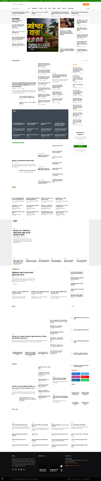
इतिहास (54, 8)
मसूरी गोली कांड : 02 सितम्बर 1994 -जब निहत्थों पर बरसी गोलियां (47, 199)
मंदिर (46, 8)
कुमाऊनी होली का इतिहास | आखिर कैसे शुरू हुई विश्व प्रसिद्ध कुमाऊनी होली (32, 199)
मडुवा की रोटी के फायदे (35, 434)
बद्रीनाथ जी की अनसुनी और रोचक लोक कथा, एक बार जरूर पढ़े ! (57, 152)
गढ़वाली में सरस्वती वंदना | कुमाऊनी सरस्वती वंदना (81, 329)
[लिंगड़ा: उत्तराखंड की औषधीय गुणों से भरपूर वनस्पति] (21, 417)
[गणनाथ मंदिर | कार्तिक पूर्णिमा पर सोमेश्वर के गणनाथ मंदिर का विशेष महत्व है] (19, 118)
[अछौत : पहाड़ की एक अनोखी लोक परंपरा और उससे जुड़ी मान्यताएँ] (82, 253)
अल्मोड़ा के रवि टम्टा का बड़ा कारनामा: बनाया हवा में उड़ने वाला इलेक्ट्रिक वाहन (57, 100)
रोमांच (49, 8)
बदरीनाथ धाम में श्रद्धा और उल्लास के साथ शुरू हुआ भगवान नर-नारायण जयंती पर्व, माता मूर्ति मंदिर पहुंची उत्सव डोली (82, 43)
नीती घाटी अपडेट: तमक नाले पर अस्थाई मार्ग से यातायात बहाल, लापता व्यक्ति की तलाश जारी (44, 101)
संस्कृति (58, 8)
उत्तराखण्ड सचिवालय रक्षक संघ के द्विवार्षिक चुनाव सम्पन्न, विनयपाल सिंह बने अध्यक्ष (82, 29)
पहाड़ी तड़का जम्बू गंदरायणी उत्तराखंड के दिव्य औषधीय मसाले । (40, 445)
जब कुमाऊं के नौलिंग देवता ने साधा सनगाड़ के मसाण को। (57, 169)
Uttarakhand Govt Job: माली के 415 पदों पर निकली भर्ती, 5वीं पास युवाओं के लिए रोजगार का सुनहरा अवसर (77, 106)
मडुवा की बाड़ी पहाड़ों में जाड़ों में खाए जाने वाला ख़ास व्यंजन (60, 434)
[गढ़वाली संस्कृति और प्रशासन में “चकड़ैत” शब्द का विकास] (87, 285)
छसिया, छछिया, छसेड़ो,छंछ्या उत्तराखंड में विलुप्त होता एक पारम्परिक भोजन (40, 440)
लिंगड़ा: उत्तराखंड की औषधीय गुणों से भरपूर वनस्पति (19, 424)
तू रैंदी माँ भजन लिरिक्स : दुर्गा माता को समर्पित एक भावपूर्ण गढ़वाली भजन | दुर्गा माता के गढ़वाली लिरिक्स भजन (60, 397)
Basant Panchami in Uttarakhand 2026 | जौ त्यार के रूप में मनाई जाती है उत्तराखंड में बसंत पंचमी (56, 352)
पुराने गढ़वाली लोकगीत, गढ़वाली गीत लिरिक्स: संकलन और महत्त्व (43, 385)
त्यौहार (78, 38)
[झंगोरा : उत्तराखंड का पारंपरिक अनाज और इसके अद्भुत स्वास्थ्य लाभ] (41, 417)
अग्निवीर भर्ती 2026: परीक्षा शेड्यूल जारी (78, 85)
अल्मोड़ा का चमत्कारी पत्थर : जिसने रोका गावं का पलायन (77, 290)
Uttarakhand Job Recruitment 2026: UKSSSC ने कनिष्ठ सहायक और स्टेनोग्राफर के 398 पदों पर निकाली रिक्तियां (78, 78)
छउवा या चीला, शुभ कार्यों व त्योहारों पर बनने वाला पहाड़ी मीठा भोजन (79, 435)
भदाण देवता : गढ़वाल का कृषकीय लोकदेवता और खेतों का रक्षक (69, 261)
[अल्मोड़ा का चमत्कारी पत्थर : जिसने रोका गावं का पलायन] (87, 290)
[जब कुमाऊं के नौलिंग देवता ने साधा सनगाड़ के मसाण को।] (66, 170)
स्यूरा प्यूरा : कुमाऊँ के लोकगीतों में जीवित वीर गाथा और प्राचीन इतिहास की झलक (18, 199)
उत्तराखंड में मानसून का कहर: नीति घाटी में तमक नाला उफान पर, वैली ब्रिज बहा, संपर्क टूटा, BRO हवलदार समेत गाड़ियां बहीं (59, 76)
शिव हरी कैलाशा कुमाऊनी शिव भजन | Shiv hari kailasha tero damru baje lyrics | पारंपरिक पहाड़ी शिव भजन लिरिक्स (27, 399)
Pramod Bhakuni (44, 214)
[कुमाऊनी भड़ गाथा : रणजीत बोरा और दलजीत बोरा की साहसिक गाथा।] (44, 148)
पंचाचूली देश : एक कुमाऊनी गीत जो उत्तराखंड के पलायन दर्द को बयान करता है (44, 391)
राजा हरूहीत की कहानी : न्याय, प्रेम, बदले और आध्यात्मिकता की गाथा (62, 206)
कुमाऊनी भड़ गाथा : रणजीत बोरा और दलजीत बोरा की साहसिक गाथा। (43, 156)
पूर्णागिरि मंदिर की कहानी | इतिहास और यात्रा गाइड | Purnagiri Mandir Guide (40, 292)
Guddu (29, 49)
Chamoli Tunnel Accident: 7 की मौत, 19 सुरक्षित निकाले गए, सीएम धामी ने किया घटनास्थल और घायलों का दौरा (44, 77)
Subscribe (86, 4)
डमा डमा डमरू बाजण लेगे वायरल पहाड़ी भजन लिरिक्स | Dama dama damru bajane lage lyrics (44, 374)
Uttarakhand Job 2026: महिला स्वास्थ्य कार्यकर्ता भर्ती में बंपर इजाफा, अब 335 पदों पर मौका (78, 99)
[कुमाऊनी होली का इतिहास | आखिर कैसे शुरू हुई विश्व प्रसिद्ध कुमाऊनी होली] (32, 193)
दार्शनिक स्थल (34, 8)
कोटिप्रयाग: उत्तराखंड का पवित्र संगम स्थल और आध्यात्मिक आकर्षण (19, 135)
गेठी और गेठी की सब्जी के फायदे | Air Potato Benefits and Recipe (60, 425)
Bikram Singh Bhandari (28, 172)
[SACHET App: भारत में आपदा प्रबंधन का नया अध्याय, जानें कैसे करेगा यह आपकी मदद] (86, 114)
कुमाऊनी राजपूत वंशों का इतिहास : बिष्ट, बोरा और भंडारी (18, 212)
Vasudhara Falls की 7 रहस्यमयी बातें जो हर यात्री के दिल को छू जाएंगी (20, 292)
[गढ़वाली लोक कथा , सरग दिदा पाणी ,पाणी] (66, 158)
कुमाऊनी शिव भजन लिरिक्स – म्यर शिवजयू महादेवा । (44, 367)
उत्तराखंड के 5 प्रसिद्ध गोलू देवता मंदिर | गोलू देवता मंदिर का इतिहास (33, 124)
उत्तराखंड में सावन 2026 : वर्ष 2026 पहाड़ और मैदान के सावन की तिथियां (31, 261)
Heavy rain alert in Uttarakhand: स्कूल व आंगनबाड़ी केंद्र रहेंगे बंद (44, 83)
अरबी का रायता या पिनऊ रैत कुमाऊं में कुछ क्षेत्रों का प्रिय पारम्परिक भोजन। (60, 445)
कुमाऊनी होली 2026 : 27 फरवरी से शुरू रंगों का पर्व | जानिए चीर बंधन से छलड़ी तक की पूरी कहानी (56, 339)
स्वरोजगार (64, 8)
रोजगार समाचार (75, 72)
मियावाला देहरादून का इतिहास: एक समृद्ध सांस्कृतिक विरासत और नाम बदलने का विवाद (47, 212)
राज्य (12, 34)
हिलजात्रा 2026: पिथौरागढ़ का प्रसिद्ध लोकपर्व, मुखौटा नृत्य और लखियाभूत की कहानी (79, 13)
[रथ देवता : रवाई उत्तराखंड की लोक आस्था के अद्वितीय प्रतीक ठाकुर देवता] (44, 175)
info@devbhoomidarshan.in (73, 465)
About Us (41, 0)
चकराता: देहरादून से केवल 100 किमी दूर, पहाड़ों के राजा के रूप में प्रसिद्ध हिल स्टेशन (77, 295)
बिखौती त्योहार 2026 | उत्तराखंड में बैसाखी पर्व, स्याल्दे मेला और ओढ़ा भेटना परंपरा (56, 326)
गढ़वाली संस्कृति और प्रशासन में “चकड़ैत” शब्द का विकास (77, 284)
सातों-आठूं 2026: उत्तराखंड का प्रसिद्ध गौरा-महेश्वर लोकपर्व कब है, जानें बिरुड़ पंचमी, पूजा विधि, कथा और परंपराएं (82, 36)
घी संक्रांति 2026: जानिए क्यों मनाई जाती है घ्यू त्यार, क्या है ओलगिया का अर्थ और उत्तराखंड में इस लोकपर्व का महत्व (30, 354)
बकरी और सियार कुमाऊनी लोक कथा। (57, 145)
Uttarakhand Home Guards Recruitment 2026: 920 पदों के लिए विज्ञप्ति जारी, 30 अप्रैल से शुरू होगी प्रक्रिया (78, 92)
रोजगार (75, 65)
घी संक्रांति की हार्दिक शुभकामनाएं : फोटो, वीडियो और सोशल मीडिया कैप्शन (82, 50)
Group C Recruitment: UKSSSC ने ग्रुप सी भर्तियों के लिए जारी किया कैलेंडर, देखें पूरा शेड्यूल (77, 121)
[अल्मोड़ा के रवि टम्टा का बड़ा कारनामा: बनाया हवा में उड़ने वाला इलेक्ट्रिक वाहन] (66, 100)
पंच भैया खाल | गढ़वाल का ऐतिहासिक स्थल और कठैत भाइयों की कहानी (59, 292)
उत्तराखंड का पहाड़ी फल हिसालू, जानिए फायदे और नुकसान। (20, 445)
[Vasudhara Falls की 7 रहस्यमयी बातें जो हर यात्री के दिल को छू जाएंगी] (75, 389)
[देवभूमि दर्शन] (50, 4)
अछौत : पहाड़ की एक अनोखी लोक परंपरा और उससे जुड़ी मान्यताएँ (82, 261)
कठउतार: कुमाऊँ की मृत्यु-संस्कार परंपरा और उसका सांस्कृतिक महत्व (56, 261)
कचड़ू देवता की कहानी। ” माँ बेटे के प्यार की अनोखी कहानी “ (57, 163)
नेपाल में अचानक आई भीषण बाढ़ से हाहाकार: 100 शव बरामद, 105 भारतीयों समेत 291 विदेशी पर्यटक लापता (20, 13)
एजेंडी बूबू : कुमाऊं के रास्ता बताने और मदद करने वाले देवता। (27, 170)
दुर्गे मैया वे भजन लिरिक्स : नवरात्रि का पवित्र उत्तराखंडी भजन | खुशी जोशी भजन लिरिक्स (59, 379)
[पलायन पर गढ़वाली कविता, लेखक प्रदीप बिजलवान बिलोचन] (80, 336)
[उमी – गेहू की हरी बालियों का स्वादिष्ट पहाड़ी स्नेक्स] (80, 417)
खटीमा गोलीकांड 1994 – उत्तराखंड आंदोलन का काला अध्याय (60, 199)
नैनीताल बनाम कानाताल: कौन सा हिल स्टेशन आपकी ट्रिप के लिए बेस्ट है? (77, 278)
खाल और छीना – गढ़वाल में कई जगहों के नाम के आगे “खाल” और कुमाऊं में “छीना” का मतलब (81, 354)
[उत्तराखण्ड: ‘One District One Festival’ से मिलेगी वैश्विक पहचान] (15, 104)
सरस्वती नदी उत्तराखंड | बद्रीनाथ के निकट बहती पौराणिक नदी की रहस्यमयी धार (61, 135)
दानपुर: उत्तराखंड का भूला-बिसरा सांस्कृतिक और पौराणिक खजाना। (33, 206)
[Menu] (88, 8)
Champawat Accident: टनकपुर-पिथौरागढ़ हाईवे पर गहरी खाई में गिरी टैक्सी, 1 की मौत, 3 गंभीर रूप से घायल (44, 95)
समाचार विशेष (70, 8)
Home (29, 8)
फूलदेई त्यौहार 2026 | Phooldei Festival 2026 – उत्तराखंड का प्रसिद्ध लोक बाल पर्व (56, 345)
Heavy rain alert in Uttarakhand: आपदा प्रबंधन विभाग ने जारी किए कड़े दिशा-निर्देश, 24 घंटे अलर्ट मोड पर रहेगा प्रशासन (44, 71)
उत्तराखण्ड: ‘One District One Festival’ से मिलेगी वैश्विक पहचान (19, 0)
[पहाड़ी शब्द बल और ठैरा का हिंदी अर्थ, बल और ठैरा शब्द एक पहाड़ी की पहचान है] (80, 360)
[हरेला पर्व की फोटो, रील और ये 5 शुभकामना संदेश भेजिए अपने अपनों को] (43, 348)
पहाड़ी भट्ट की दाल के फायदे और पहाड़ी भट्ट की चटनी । (79, 439)
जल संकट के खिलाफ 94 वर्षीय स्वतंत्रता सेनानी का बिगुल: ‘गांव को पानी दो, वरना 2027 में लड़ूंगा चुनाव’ (57, 93)
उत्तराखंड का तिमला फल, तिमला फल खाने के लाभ (19, 439)
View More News (85, 60)
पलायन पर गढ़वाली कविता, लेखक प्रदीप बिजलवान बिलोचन (81, 341)
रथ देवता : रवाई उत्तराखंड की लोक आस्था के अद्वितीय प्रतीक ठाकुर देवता (44, 182)
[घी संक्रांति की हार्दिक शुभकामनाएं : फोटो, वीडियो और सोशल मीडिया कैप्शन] (17, 348)
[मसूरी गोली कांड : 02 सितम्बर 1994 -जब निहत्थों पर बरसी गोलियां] (47, 193)
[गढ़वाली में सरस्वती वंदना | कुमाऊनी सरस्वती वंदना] (80, 324)
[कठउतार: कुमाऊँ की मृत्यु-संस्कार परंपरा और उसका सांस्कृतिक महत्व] (57, 253)
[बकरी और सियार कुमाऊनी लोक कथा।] (66, 147)
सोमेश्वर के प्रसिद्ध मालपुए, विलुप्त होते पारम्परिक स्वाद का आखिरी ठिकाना (20, 435)
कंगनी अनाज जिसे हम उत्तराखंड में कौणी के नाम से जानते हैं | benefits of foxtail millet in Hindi (60, 440)
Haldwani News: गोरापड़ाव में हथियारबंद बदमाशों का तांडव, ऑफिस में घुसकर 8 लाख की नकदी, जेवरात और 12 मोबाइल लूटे (66, 32)
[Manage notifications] (3, 478)
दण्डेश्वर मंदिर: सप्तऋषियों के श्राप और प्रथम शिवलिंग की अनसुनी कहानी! (46, 129)
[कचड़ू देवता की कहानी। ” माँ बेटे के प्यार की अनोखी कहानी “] (66, 164)
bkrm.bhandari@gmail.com (72, 462)
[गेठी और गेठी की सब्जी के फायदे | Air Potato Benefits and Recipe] (60, 417)
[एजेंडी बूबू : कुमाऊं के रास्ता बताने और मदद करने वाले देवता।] (15, 172)
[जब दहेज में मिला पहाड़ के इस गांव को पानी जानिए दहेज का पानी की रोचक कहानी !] (66, 181)
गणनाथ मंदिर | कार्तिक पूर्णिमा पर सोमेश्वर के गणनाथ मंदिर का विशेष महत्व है (19, 124)
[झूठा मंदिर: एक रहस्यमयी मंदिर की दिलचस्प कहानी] (47, 118)
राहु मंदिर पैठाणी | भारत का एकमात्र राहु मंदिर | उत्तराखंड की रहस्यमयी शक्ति (47, 135)
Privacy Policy (51, 0)
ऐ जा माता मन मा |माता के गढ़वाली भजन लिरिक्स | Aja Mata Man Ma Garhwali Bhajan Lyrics (24, 387)
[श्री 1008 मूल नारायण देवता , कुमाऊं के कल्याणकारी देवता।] (66, 175)
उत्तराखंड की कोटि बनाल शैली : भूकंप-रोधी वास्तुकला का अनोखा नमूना (62, 212)
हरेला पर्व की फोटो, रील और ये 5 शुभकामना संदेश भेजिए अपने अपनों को (43, 353)
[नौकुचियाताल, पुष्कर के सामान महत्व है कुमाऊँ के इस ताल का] (53, 280)
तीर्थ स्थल (41, 8)
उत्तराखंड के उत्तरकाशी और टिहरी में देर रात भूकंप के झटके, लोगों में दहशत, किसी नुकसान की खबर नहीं (57, 86)
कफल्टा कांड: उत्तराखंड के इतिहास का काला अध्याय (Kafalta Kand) (33, 212)
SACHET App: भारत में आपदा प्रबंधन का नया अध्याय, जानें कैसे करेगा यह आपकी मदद (77, 114)
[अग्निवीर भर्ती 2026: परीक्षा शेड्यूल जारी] (86, 86)
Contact (45, 0)
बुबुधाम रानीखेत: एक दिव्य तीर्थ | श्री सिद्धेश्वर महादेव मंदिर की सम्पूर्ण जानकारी (44, 169)
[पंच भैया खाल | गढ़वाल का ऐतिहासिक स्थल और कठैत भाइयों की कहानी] (85, 389)
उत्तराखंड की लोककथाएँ (41, 153)
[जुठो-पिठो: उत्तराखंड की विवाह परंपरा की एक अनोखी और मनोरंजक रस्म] (44, 253)
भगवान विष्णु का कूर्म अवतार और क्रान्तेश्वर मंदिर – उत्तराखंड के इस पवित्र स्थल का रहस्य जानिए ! (60, 124)
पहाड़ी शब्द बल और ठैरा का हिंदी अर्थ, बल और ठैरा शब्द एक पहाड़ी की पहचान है (81, 366)
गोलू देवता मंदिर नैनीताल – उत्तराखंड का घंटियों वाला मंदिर (32, 129)
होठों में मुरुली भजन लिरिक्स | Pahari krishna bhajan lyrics (43, 380)
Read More (64, 111)
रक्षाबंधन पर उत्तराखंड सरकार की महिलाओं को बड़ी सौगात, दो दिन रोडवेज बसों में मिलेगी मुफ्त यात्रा (67, 50)
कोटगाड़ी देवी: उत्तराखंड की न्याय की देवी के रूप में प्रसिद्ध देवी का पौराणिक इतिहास (61, 129)
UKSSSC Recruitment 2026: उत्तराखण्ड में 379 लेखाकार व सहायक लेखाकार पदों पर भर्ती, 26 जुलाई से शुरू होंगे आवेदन (78, 69)
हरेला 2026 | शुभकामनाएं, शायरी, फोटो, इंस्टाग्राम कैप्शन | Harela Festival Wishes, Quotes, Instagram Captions (18, 262)
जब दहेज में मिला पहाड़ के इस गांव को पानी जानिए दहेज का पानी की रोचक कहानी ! (57, 181)
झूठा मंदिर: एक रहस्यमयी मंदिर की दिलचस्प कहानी (46, 124)
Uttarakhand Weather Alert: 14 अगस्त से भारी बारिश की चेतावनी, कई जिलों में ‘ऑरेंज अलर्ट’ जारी (44, 89)
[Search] (86, 8)
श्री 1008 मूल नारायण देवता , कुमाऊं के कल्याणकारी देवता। (57, 174)
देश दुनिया (13, 28)
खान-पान (13, 423)
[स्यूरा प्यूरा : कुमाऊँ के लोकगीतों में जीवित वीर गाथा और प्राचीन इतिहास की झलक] (18, 193)
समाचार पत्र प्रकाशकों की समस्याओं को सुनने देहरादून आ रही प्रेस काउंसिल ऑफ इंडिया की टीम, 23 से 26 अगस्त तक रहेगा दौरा (60, 13)
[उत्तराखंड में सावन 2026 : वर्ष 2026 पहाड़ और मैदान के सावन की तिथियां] (31, 253)
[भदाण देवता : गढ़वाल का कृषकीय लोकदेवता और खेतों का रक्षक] (69, 253)
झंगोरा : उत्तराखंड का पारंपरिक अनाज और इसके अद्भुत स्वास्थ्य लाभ (40, 425)
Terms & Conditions (58, 0)
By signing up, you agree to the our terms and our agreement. (81, 150)
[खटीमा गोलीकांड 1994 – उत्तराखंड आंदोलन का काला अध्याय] (61, 193)
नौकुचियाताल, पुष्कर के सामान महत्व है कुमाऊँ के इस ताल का (22, 273)
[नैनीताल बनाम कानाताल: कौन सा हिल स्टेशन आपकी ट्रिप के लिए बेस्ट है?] (87, 279)
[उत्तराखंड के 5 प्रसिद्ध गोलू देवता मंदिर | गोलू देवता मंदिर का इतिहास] (33, 118)
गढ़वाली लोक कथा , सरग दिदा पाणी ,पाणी (57, 157)
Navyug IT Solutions (34, 479)
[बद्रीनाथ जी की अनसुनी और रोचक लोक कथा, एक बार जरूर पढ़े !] (66, 153)
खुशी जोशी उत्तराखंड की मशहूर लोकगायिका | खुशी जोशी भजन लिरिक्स (44, 397)
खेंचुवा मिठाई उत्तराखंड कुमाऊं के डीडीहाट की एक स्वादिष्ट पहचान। (79, 445)
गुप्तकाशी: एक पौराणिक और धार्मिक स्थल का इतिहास (33, 135)
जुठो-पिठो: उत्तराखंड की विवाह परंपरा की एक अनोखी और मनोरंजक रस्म (44, 261)
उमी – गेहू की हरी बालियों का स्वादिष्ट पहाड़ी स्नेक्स (78, 424)
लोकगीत (54, 376)
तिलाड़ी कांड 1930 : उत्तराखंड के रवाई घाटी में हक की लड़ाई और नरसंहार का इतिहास (46, 206)
